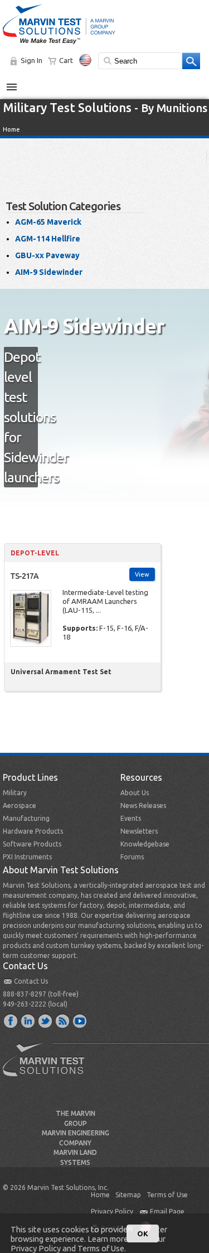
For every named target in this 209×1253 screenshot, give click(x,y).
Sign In (31, 60)
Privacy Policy (112, 1211)
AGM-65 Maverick (48, 221)
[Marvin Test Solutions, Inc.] (59, 45)
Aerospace (19, 805)
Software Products (32, 844)
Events (130, 818)
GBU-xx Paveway (47, 255)
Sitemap (128, 1194)
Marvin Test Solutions (48, 1068)
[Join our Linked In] (28, 1020)
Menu (17, 82)
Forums (132, 856)
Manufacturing (26, 818)
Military (15, 792)
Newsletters (139, 831)
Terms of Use (167, 1194)
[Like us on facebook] (11, 1020)
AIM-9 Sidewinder (48, 272)
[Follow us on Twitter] (45, 1020)
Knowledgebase (144, 844)
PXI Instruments (27, 856)
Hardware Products (33, 831)
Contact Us (31, 981)
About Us (134, 792)
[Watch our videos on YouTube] (80, 1020)
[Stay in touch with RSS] (63, 1020)
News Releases (143, 805)
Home (11, 129)
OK (142, 1233)
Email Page (167, 1211)
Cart (66, 60)
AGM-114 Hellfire (47, 238)
